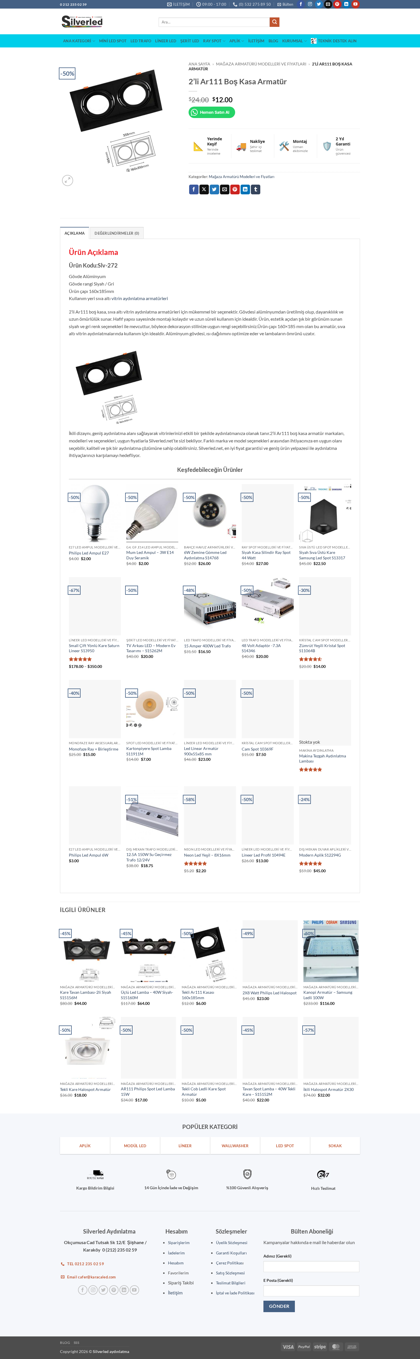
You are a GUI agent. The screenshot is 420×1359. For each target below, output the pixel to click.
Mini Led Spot (113, 41)
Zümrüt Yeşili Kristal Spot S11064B (322, 648)
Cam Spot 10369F (257, 749)
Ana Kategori (77, 41)
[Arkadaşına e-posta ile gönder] (224, 189)
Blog (273, 41)
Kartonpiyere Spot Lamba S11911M (149, 751)
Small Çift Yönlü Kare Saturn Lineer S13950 (94, 648)
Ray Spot (212, 41)
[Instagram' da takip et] (310, 4)
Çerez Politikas (229, 1255)
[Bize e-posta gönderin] (328, 4)
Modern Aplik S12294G (320, 847)
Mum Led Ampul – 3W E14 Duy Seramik (150, 555)
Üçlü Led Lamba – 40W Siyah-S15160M (147, 988)
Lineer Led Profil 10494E (263, 847)
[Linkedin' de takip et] (346, 4)
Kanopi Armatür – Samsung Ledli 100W (327, 988)
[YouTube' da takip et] (355, 4)
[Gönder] (274, 22)
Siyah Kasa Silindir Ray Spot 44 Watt (266, 555)
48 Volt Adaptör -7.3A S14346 (261, 648)
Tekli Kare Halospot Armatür (85, 1081)
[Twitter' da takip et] (319, 4)
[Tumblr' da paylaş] (255, 189)
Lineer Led (165, 41)
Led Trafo (141, 41)
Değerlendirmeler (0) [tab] (117, 233)
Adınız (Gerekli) (277, 1248)
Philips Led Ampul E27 (89, 552)
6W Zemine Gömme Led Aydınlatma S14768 (205, 555)
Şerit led (189, 41)
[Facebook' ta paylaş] (194, 189)
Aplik (234, 41)
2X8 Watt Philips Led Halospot (270, 985)
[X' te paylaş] (204, 189)
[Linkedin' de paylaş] (245, 189)
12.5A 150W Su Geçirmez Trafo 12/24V (148, 850)
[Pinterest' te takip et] (337, 4)
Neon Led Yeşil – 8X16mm (207, 847)
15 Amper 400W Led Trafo (207, 645)
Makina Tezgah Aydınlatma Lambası (322, 751)
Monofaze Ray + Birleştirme (93, 749)
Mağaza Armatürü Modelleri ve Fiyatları (261, 64)
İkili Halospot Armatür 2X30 (328, 1081)
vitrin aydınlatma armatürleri (139, 298)
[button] (285, 4)
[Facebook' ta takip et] (301, 4)
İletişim (256, 41)
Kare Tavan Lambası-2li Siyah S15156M (85, 988)
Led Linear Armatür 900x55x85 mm (201, 751)
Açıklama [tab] (75, 233)
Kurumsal (292, 41)
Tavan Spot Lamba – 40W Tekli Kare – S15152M (269, 1084)
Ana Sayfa (199, 64)
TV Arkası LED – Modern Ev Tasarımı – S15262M (150, 648)
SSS (76, 1335)
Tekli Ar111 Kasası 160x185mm (198, 988)
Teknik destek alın (337, 41)
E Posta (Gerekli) (278, 1272)
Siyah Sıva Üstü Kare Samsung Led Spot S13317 (322, 555)
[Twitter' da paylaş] (214, 189)
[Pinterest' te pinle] (235, 189)
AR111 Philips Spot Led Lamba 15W (148, 1084)
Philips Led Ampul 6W (88, 847)
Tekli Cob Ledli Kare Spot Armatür (204, 1084)
